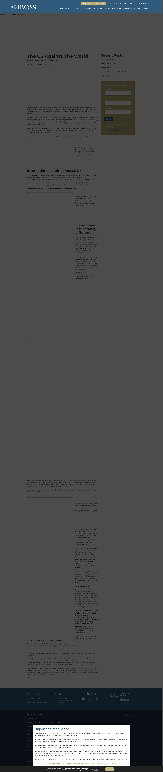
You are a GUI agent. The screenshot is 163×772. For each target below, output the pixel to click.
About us (68, 8)
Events (139, 8)
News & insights (128, 8)
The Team (107, 8)
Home (61, 8)
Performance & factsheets (92, 8)
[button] (93, 3)
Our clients (116, 8)
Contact (146, 8)
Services (77, 8)
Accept (110, 769)
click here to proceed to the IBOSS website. (101, 763)
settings (96, 770)
